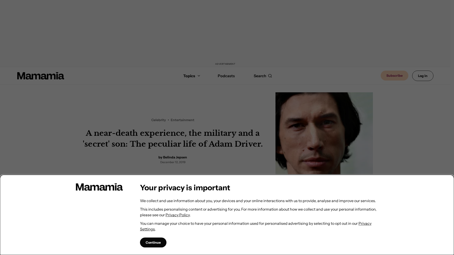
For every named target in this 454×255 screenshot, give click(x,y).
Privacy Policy (178, 214)
